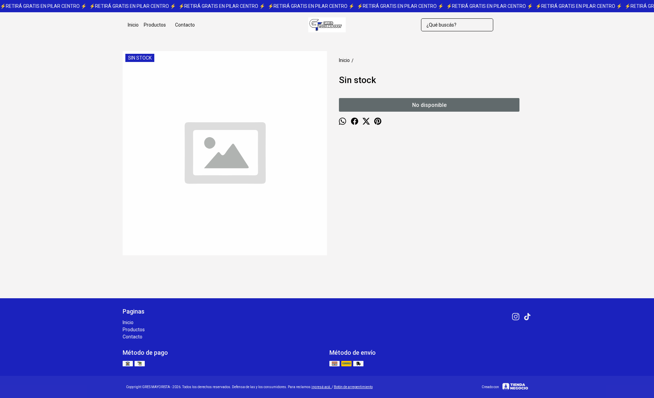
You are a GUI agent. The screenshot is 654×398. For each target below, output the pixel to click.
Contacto (185, 25)
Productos (155, 25)
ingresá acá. (321, 387)
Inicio (133, 25)
